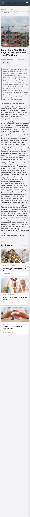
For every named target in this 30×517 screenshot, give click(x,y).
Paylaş (7, 63)
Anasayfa (3, 9)
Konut (14, 9)
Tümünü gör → (24, 245)
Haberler (10, 9)
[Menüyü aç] (27, 2)
